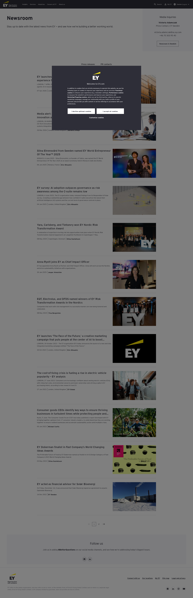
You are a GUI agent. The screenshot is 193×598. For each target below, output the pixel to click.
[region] (96, 98)
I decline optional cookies (81, 111)
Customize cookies (96, 117)
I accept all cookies (110, 111)
